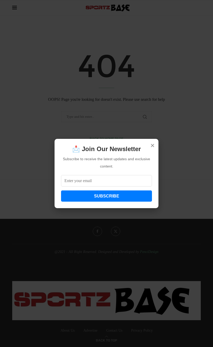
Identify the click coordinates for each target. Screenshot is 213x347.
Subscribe (106, 196)
